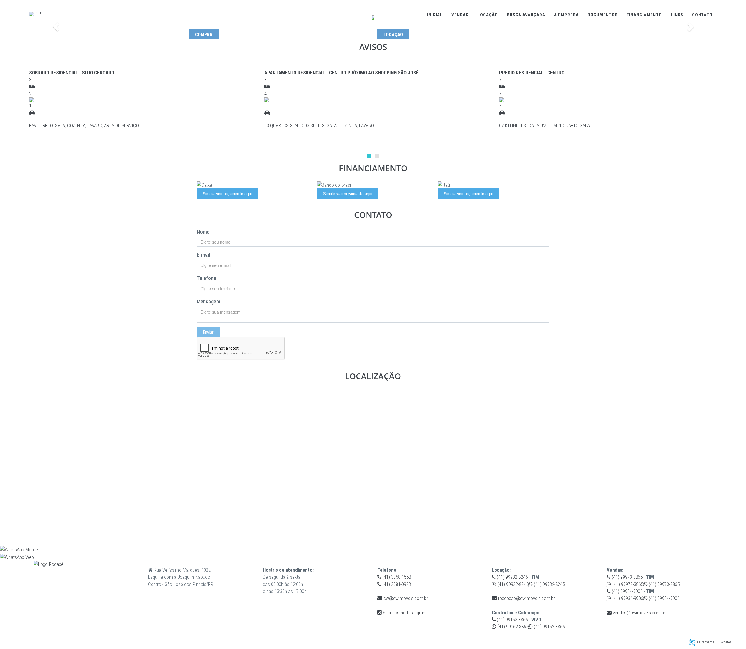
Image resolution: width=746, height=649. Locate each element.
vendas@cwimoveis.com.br (638, 612)
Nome (203, 232)
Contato (702, 15)
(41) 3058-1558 (396, 577)
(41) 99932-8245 (512, 577)
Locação (487, 15)
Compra (203, 34)
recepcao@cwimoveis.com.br (526, 598)
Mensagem (208, 301)
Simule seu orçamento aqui (227, 194)
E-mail (203, 255)
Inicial (435, 15)
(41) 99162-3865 (512, 619)
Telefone (206, 278)
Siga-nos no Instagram (404, 612)
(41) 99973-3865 (626, 577)
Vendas (460, 15)
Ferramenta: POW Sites (714, 642)
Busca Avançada (526, 15)
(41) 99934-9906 (626, 591)
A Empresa (566, 15)
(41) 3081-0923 (396, 584)
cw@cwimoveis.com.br (405, 598)
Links (677, 15)
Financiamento (644, 15)
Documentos (602, 15)
